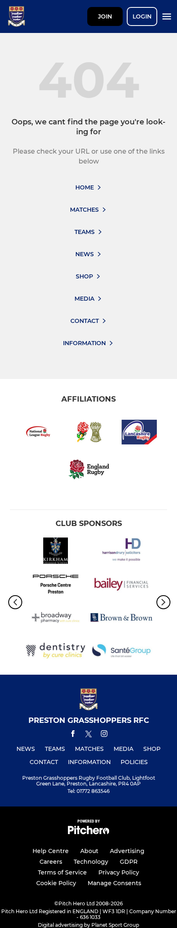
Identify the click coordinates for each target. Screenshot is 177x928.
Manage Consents (114, 883)
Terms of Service (62, 872)
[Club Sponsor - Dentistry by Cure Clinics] (55, 652)
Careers (51, 861)
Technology (91, 861)
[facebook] (73, 735)
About (89, 851)
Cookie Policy (56, 883)
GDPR (128, 861)
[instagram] (104, 735)
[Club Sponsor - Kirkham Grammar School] (55, 552)
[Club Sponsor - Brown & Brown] (121, 618)
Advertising (127, 851)
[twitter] (88, 735)
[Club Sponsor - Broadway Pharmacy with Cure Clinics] (55, 618)
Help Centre (51, 851)
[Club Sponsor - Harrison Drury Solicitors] (121, 552)
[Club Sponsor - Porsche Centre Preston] (55, 585)
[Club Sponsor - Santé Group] (121, 652)
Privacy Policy (118, 872)
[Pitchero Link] (88, 832)
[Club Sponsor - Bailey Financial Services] (121, 585)
